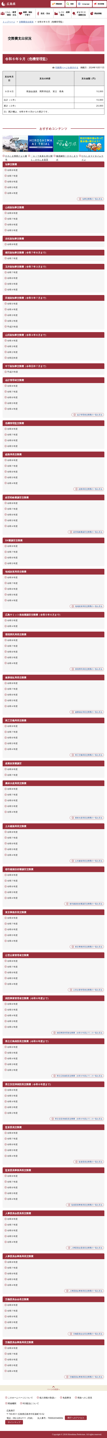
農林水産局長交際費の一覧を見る (88, 817)
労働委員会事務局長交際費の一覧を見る (86, 1377)
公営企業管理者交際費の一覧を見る (87, 990)
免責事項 (67, 1397)
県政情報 (98, 13)
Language (86, 4)
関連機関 (12, 1403)
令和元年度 (12, 357)
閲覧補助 (59, 4)
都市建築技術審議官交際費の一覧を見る (86, 903)
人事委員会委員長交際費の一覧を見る (86, 1247)
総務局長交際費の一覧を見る (90, 489)
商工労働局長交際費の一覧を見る (88, 755)
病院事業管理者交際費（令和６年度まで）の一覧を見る (79, 1032)
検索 (72, 4)
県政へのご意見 (85, 1397)
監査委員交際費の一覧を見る (90, 1161)
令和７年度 (12, 175)
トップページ (9, 21)
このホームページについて (20, 1397)
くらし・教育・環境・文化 (10, 13)
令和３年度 (12, 315)
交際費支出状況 (26, 21)
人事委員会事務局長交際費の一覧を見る (86, 1291)
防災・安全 (45, 13)
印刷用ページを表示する (66, 67)
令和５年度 (12, 187)
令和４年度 (12, 193)
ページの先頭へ (53, 1389)
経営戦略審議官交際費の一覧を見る (87, 532)
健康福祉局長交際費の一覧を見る (88, 712)
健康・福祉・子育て (27, 13)
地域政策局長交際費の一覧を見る (88, 606)
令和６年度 (12, 181)
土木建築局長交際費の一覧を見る (88, 861)
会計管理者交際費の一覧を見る (89, 414)
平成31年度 (12, 326)
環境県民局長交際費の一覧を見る (88, 669)
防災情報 (101, 4)
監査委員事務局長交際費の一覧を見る (86, 1205)
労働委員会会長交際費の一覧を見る (87, 1334)
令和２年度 (12, 320)
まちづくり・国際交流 (81, 13)
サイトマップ (14, 1422)
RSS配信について (31, 1403)
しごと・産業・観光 (64, 13)
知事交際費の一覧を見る (92, 199)
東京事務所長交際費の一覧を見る (88, 946)
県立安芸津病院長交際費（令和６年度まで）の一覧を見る (78, 1119)
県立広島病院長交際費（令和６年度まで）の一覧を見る (79, 1076)
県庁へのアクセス (75, 1417)
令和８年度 (12, 170)
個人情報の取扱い (47, 1397)
